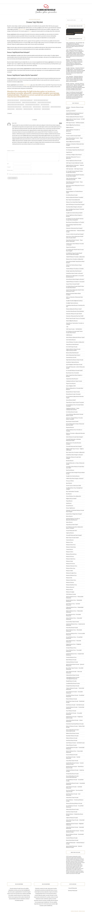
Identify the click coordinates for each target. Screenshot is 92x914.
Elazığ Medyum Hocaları (71, 681)
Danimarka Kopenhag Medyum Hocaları (75, 723)
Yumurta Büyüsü (70, 540)
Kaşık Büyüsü (72, 42)
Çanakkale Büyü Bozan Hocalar (73, 683)
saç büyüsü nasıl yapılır (75, 873)
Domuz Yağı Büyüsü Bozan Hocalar (73, 160)
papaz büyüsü (27, 84)
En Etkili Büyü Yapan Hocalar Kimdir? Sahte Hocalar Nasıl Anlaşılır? (74, 254)
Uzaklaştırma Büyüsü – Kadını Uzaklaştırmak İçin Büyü (72, 409)
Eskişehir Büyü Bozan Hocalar (72, 685)
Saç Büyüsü (68, 133)
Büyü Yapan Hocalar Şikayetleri (73, 199)
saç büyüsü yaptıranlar (73, 870)
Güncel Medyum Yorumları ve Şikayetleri (75, 342)
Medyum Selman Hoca (71, 580)
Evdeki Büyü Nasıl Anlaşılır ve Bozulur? (74, 454)
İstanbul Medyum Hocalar (71, 837)
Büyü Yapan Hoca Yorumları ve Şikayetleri (75, 452)
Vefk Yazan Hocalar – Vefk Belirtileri (74, 329)
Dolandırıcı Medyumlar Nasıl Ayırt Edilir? (75, 316)
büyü (30, 31)
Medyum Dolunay (70, 582)
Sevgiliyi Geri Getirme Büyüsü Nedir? (74, 212)
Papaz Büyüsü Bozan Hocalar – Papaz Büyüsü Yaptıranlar (74, 240)
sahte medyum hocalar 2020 (73, 857)
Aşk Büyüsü (68, 503)
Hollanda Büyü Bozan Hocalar (72, 675)
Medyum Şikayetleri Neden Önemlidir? (74, 197)
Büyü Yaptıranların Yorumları (72, 491)
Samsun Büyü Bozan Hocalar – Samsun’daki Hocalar (72, 730)
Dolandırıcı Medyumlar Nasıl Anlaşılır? (74, 228)
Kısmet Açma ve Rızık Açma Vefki (73, 485)
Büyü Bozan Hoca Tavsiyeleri (72, 372)
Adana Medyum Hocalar (71, 745)
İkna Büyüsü (69, 493)
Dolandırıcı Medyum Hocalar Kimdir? (74, 313)
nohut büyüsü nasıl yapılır (74, 867)
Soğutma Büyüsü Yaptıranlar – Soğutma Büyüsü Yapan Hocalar (75, 166)
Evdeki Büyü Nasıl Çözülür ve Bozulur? (74, 273)
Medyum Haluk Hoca (70, 558)
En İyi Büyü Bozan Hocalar (72, 195)
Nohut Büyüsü (69, 516)
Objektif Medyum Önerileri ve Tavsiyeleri (75, 281)
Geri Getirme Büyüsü (71, 339)
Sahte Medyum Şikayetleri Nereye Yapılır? (75, 337)
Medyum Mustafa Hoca (71, 554)
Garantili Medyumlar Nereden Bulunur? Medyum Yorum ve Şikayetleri (75, 50)
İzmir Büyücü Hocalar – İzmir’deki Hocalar (75, 704)
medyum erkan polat (56, 106)
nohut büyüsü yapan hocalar (72, 866)
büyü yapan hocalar (76, 868)
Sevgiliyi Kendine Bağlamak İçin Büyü (74, 300)
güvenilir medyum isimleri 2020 (73, 861)
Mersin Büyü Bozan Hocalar (72, 840)
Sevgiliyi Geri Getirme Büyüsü (72, 476)
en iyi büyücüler (45, 104)
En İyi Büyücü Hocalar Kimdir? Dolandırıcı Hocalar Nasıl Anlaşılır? (75, 175)
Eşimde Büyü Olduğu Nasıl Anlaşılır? (74, 514)
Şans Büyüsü (69, 483)
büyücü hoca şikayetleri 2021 (41, 100)
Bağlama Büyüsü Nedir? (71, 498)
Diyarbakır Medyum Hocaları (72, 735)
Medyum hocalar (22, 29)
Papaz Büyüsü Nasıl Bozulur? (72, 344)
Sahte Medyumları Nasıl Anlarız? (73, 355)
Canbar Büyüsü (69, 549)
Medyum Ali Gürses (70, 563)
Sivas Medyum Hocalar (71, 710)
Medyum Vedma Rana (71, 547)
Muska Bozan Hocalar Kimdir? (72, 147)
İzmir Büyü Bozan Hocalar (71, 740)
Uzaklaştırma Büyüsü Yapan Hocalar (74, 381)
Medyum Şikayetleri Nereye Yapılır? (74, 309)
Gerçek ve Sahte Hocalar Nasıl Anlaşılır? (75, 234)
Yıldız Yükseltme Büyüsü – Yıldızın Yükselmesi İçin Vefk (73, 179)
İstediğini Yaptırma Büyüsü (72, 303)
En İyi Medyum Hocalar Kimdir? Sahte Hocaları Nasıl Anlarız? (74, 332)
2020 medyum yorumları (78, 860)
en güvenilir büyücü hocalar (32, 104)
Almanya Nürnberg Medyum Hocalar (74, 803)
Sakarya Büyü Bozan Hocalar (72, 809)
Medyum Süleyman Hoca (71, 565)
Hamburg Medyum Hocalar (72, 662)
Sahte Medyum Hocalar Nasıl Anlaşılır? (74, 436)
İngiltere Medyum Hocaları (72, 817)
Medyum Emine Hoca (70, 544)
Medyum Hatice (69, 551)
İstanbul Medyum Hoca (71, 657)
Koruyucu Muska (70, 480)
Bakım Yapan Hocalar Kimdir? (72, 537)
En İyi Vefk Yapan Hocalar (71, 346)
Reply (60, 123)
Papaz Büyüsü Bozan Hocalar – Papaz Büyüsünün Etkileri (74, 138)
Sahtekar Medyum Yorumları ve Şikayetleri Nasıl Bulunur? (73, 519)
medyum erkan (45, 106)
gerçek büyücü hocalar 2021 (14, 106)
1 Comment (9, 113)
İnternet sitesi (10, 170)
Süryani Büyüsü (69, 505)
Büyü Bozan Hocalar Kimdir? (72, 421)
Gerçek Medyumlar (72, 888)
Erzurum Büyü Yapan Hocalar (72, 621)
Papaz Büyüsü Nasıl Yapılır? (72, 524)
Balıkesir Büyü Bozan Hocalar (72, 733)
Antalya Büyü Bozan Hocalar (72, 773)
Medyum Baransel (70, 587)
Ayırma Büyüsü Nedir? (71, 400)
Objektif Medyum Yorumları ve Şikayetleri (75, 256)
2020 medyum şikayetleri (72, 856)
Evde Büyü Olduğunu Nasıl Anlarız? (74, 154)
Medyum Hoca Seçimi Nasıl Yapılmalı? (74, 202)
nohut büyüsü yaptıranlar (77, 865)
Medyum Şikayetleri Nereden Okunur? (74, 116)
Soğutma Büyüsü (70, 532)
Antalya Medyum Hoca (71, 647)
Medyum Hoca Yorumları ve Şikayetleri (74, 259)
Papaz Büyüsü (69, 500)
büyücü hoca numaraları (26, 100)
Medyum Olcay (69, 542)
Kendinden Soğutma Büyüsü (72, 362)
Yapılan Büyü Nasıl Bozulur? (72, 378)
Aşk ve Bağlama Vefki (71, 385)
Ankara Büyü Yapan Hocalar (72, 797)
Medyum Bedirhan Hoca (71, 584)
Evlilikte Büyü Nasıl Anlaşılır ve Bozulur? (75, 478)
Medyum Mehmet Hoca (71, 575)
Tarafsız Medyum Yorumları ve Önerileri (75, 268)
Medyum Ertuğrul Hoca (71, 573)
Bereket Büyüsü (69, 460)
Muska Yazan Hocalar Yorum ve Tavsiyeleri (75, 318)
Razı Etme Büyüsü (70, 470)
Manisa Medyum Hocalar (71, 698)
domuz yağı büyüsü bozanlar (29, 102)
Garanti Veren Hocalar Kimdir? (73, 284)
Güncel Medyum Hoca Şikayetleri (73, 496)
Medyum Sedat (69, 561)
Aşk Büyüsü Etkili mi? (70, 110)
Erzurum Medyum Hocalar (71, 754)
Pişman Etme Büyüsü (71, 247)
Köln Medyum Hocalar (71, 594)
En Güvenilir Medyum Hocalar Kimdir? (74, 370)
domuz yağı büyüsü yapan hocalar (16, 104)
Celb (67, 326)
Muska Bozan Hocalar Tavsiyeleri (73, 394)
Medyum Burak (69, 589)
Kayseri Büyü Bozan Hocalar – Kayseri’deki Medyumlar (72, 776)
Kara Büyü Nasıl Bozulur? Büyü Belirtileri (75, 311)
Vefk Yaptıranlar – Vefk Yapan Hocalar (74, 168)
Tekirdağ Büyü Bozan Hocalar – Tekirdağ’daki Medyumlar (73, 678)
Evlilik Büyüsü (69, 335)
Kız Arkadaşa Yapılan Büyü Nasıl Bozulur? (75, 149)
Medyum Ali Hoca (70, 556)
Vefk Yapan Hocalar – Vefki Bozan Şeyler (75, 122)
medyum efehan (37, 106)
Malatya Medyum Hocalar (71, 738)
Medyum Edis (69, 577)
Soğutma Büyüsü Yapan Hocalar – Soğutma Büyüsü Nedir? (73, 350)
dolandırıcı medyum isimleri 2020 (74, 858)
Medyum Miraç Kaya (70, 568)
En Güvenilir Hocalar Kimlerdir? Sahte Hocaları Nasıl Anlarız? (74, 172)
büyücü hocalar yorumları (14, 102)
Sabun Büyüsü (69, 522)
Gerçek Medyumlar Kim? (71, 530)
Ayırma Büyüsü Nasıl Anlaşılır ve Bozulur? (75, 279)
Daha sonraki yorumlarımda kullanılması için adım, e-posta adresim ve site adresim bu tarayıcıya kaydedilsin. (31, 174)
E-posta (9, 167)
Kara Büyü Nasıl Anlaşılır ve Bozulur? (74, 206)
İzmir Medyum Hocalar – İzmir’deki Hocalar (75, 742)
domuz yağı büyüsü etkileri (44, 102)
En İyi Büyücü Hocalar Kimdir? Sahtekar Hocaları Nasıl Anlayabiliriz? (74, 92)
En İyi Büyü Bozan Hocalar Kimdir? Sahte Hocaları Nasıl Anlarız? (75, 287)
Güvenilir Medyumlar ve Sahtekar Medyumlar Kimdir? (73, 440)
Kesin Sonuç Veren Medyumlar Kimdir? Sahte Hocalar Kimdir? (74, 237)
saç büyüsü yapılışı (74, 872)
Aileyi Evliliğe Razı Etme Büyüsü (73, 125)
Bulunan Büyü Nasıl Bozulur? (72, 352)
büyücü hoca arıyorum (13, 100)
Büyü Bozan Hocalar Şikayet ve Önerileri (75, 222)
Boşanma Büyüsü (70, 427)
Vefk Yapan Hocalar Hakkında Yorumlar (74, 162)
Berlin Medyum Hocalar (71, 659)
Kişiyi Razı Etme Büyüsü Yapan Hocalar (74, 359)
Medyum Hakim (69, 570)
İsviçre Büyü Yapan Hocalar (72, 760)
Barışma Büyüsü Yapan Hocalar (73, 391)
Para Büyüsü (69, 189)
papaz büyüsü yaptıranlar (74, 862)
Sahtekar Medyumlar (34, 19)
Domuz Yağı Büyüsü (70, 508)
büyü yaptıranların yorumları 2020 (74, 869)
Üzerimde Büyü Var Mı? (71, 357)
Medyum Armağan (70, 591)
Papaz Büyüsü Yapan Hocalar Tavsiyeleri (75, 402)
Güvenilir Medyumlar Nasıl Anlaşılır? (74, 446)
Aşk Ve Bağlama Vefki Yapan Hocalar (74, 364)
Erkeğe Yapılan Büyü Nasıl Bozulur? (74, 271)
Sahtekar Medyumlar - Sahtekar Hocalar (78, 911)
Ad (8, 163)
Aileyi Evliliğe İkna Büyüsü (72, 320)
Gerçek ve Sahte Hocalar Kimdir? (73, 135)
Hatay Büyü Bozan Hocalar (72, 627)
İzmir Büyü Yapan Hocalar (71, 811)
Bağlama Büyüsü (69, 127)
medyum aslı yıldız (27, 106)
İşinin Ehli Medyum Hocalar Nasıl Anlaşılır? (75, 204)
